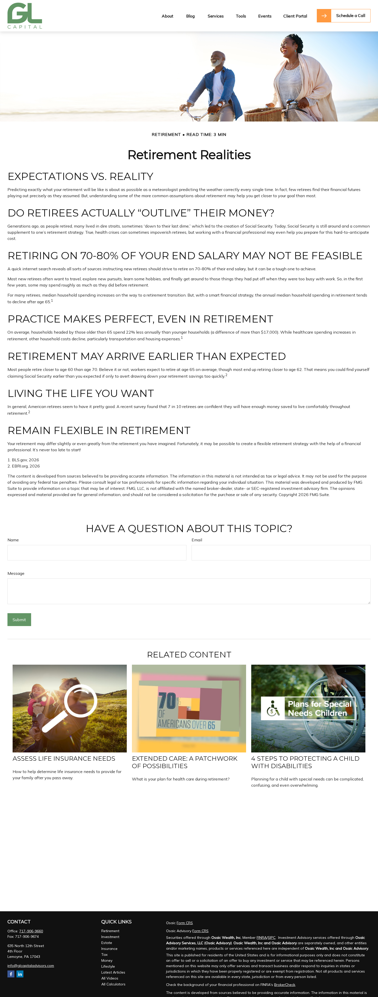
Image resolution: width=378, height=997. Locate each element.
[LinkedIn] (19, 973)
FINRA (262, 937)
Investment (110, 936)
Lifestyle (108, 966)
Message (15, 573)
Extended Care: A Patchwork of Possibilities (184, 762)
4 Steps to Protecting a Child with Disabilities (305, 762)
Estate (106, 942)
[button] (167, 16)
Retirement (110, 931)
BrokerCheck (284, 984)
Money (106, 960)
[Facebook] (10, 973)
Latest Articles (113, 972)
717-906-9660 (31, 931)
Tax (104, 954)
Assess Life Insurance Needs (64, 758)
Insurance (109, 948)
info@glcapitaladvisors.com (30, 965)
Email (197, 539)
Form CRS (185, 923)
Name (13, 539)
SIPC (271, 937)
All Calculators (113, 984)
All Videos (109, 978)
